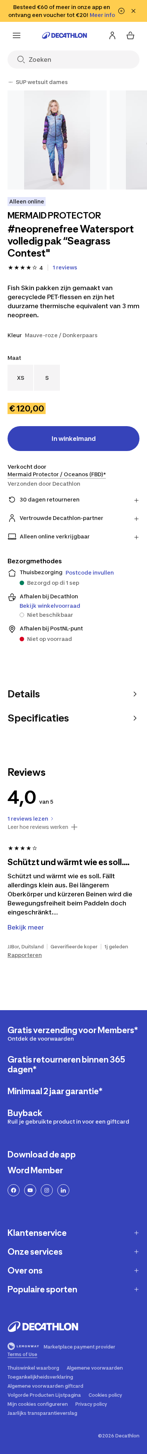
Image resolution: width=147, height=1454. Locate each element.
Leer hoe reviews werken (38, 827)
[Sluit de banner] (133, 11)
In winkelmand (74, 438)
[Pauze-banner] (121, 11)
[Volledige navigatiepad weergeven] (11, 82)
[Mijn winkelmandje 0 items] (130, 35)
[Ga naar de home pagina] (64, 35)
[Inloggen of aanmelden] (112, 35)
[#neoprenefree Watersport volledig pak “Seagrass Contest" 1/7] (57, 140)
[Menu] (17, 35)
